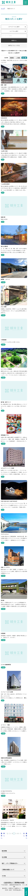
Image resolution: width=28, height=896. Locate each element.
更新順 (12, 58)
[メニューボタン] (25, 2)
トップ (3, 8)
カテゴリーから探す (14, 27)
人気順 (18, 58)
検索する (14, 40)
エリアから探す (14, 31)
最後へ (26, 835)
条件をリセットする (14, 45)
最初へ (1, 835)
